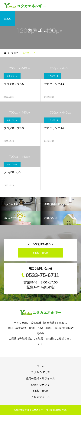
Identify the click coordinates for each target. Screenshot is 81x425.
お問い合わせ (40, 252)
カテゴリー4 (12, 76)
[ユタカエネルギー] (25, 5)
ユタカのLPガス (40, 372)
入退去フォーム (40, 396)
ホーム (40, 365)
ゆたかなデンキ (40, 384)
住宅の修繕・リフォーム (40, 378)
